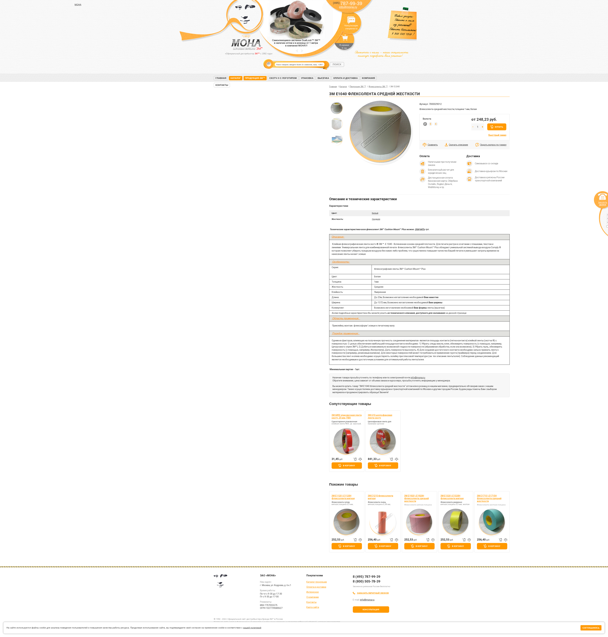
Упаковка (307, 78)
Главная (220, 78)
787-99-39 (347, 3)
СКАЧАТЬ (420, 229)
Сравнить (433, 144)
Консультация (371, 609)
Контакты (221, 85)
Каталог (236, 78)
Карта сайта (312, 607)
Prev (296, 51)
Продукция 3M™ (255, 78)
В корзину (349, 465)
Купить (499, 127)
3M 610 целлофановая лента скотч (380, 416)
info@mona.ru (348, 7)
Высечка (323, 78)
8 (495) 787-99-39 (366, 577)
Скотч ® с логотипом (283, 78)
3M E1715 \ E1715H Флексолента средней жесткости (489, 498)
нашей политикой (252, 627)
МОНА (245, 15)
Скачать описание (458, 144)
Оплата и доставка (345, 78)
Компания (368, 78)
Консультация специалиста (351, 20)
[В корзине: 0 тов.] (344, 39)
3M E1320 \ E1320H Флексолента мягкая (452, 497)
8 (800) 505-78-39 (366, 581)
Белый (375, 213)
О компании (312, 597)
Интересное (312, 592)
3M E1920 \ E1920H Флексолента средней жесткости (416, 498)
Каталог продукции (316, 582)
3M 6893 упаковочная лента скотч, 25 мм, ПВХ (347, 416)
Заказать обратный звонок (373, 593)
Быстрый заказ (497, 135)
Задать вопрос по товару (493, 144)
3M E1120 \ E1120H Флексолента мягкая (343, 497)
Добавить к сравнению (360, 459)
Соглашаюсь (591, 628)
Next (302, 51)
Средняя (376, 219)
